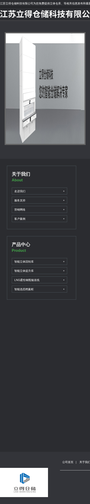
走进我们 (39, 191)
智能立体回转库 (39, 261)
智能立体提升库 (39, 270)
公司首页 (67, 462)
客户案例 (39, 218)
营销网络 (39, 209)
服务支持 (39, 200)
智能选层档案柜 (39, 289)
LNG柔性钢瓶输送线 (39, 280)
